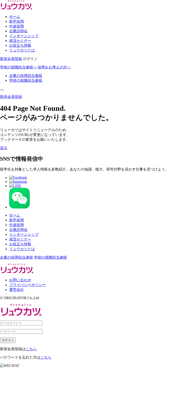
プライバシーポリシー (27, 285)
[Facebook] (18, 177)
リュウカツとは (22, 50)
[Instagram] (18, 182)
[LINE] (15, 186)
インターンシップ (24, 36)
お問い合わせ (20, 280)
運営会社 (16, 290)
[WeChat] (19, 207)
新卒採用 (16, 21)
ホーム (14, 17)
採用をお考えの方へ (54, 67)
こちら (31, 349)
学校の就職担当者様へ (18, 67)
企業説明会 (18, 31)
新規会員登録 (11, 59)
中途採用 (16, 26)
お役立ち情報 (20, 45)
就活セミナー (20, 41)
